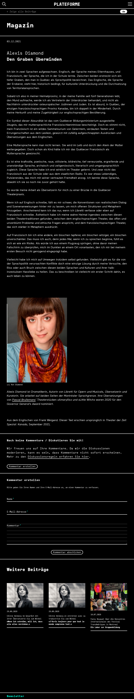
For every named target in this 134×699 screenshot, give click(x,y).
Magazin (20, 25)
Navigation (130, 4)
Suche (4, 4)
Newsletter (15, 696)
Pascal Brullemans (24, 399)
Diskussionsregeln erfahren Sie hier (58, 456)
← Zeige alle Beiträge (21, 11)
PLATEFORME (67, 4)
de (123, 11)
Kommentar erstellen (22, 466)
